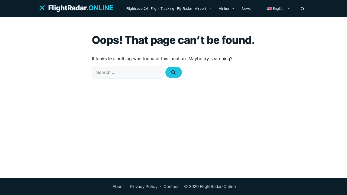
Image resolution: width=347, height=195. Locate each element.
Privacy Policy (144, 186)
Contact (171, 186)
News (246, 8)
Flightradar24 (137, 8)
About (118, 186)
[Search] (302, 8)
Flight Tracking (162, 8)
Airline (224, 8)
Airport (200, 8)
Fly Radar (184, 8)
